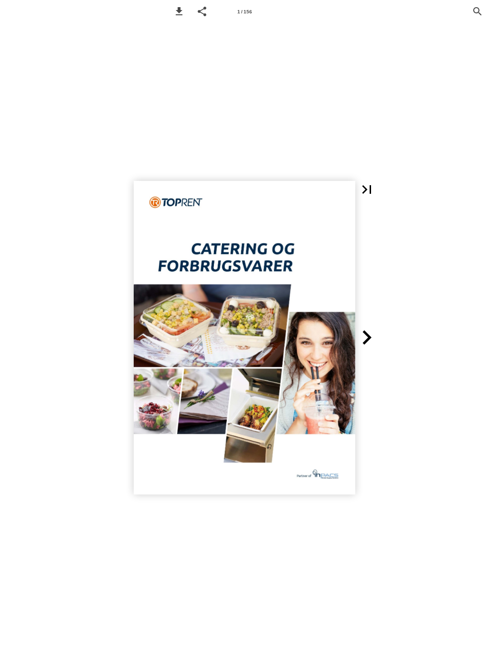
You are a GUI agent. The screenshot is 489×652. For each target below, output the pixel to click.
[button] (179, 11)
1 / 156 (244, 11)
